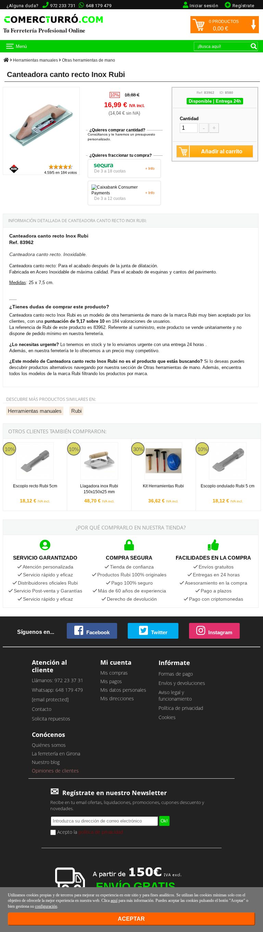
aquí (114, 900)
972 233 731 (63, 5)
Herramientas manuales (35, 60)
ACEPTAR (131, 919)
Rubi (76, 411)
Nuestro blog (46, 762)
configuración (46, 906)
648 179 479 (99, 5)
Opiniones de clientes (55, 770)
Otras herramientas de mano (88, 60)
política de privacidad (100, 832)
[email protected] (50, 699)
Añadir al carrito (221, 151)
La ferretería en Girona (56, 753)
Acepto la (89, 832)
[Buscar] (254, 46)
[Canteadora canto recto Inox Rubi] (41, 160)
